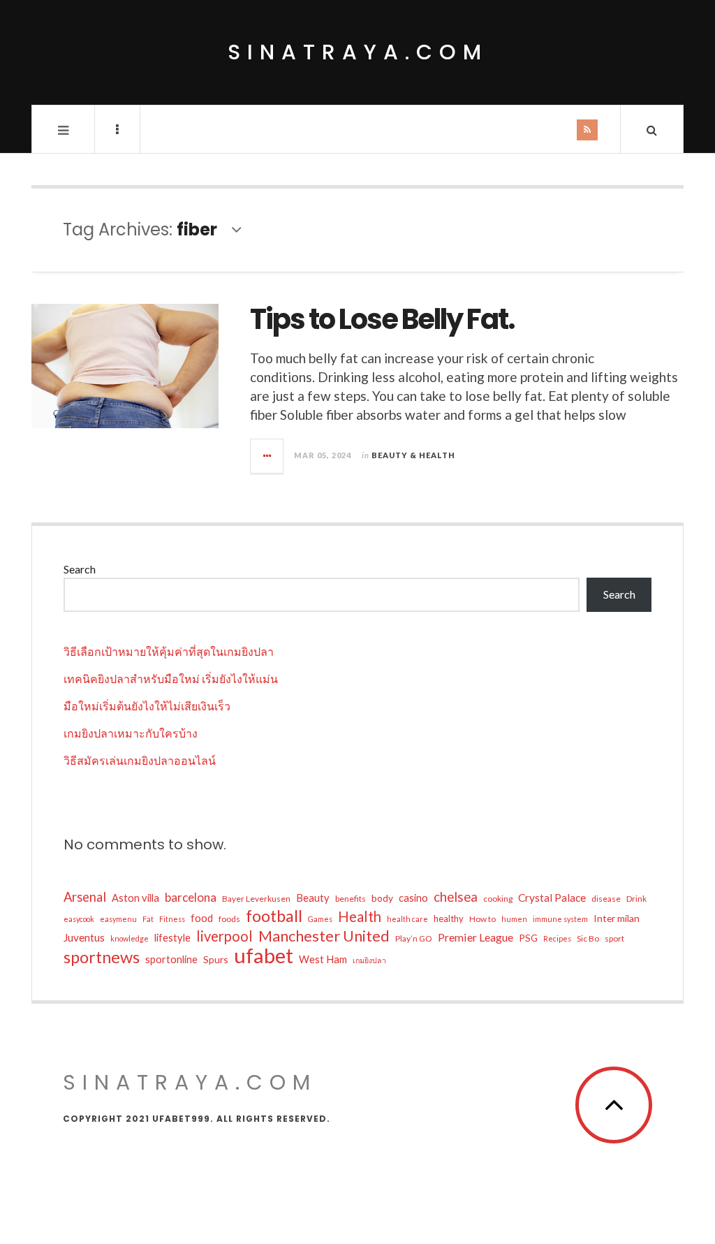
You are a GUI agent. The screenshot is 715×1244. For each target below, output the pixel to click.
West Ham (323, 959)
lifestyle (172, 938)
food (202, 918)
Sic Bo (588, 938)
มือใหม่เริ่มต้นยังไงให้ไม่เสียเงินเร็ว (147, 705)
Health (359, 916)
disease (606, 898)
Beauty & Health (413, 455)
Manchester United (324, 936)
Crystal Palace (552, 897)
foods (229, 919)
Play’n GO (413, 938)
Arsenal (85, 897)
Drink (636, 898)
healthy (449, 918)
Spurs (215, 959)
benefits (350, 898)
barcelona (190, 897)
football (274, 915)
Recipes (557, 938)
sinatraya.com (358, 52)
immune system (560, 918)
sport (614, 938)
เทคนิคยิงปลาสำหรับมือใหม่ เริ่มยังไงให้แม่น (171, 678)
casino (413, 898)
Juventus (84, 937)
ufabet (263, 955)
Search (80, 569)
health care (407, 918)
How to (482, 919)
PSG (528, 938)
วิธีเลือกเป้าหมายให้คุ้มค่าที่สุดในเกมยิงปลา (169, 651)
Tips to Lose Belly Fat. (382, 319)
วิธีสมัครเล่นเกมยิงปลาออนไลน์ (140, 760)
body (382, 898)
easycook (79, 918)
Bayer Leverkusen (256, 898)
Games (320, 918)
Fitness (172, 918)
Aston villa (135, 898)
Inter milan (617, 918)
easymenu (118, 918)
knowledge (129, 938)
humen (514, 918)
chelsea (456, 897)
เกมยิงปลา (369, 960)
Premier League (475, 937)
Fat (148, 918)
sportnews (102, 957)
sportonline (171, 959)
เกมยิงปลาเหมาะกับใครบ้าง (131, 733)
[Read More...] (267, 456)
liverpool (224, 936)
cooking (498, 898)
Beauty (313, 898)
